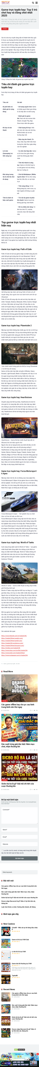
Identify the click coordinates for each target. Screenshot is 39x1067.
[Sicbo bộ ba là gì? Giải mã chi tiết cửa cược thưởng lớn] (19, 767)
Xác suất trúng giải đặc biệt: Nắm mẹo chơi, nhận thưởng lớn (17, 745)
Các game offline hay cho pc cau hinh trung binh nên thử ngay (17, 705)
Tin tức (5, 28)
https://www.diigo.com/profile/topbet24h (14, 650)
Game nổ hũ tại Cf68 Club (20, 939)
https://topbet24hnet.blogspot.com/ (12, 645)
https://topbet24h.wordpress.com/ (12, 643)
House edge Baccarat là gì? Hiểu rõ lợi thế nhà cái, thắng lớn (18, 902)
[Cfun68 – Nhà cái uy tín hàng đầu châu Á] (5, 935)
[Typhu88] (5, 983)
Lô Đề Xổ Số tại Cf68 (19, 951)
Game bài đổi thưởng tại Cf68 (21, 963)
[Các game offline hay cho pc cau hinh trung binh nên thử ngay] (19, 688)
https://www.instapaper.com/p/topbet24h (14, 655)
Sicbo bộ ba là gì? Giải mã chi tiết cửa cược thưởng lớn (19, 897)
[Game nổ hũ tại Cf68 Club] (5, 947)
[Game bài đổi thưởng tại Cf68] (5, 971)
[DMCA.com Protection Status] (19, 1050)
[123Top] (5, 2)
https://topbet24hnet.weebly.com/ (12, 638)
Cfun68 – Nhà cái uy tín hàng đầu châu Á (25, 928)
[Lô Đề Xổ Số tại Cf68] (5, 959)
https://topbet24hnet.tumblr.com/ (11, 641)
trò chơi (18, 663)
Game (4, 663)
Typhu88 (15, 975)
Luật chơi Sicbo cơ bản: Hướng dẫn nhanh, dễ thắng (18, 907)
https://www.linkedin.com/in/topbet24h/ (14, 636)
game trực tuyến (11, 663)
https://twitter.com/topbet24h (10, 648)
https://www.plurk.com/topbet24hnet (13, 653)
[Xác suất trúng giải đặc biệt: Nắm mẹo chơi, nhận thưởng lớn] (19, 728)
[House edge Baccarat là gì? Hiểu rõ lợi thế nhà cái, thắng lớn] (5, 1037)
